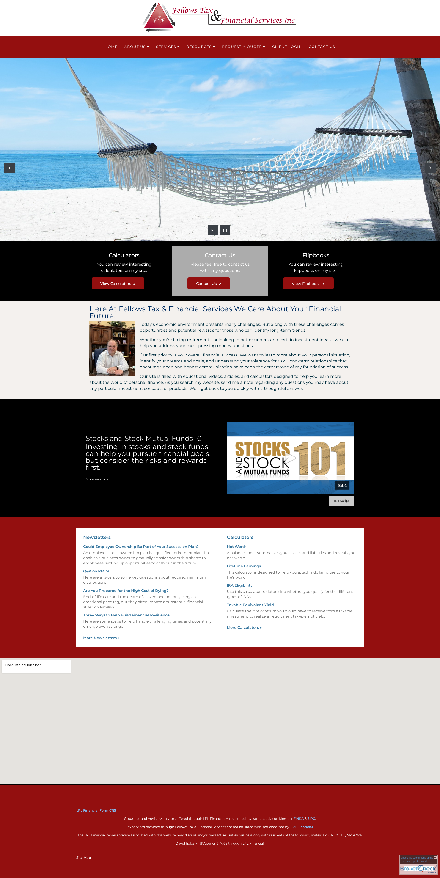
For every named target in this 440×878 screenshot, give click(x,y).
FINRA (299, 819)
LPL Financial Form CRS (96, 810)
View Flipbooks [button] (306, 284)
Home (111, 46)
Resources (199, 46)
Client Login (287, 46)
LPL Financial (302, 827)
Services (166, 46)
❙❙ (225, 230)
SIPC (311, 819)
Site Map (83, 858)
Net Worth (237, 546)
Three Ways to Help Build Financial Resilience (126, 615)
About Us (135, 46)
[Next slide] (430, 168)
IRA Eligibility (240, 585)
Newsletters (97, 537)
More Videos (97, 479)
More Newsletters (101, 638)
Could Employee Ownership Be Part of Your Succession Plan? (141, 546)
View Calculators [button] (115, 284)
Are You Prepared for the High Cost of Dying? (125, 590)
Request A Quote (242, 46)
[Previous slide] (9, 168)
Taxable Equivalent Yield (250, 605)
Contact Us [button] (206, 284)
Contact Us (322, 46)
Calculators (240, 537)
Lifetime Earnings (244, 566)
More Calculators (244, 627)
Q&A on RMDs (96, 571)
